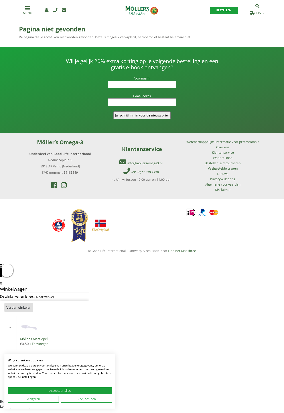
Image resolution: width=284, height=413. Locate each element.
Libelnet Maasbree (182, 251)
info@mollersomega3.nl (145, 163)
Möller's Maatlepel (34, 339)
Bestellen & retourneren (223, 163)
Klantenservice (223, 152)
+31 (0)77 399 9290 (145, 172)
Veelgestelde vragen (223, 168)
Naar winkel (45, 297)
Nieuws (222, 174)
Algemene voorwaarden (223, 184)
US (258, 13)
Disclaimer (223, 190)
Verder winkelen (18, 307)
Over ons (222, 147)
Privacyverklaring (222, 179)
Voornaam (142, 78)
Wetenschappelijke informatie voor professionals (222, 142)
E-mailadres (142, 96)
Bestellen (223, 10)
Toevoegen (39, 343)
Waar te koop (223, 158)
